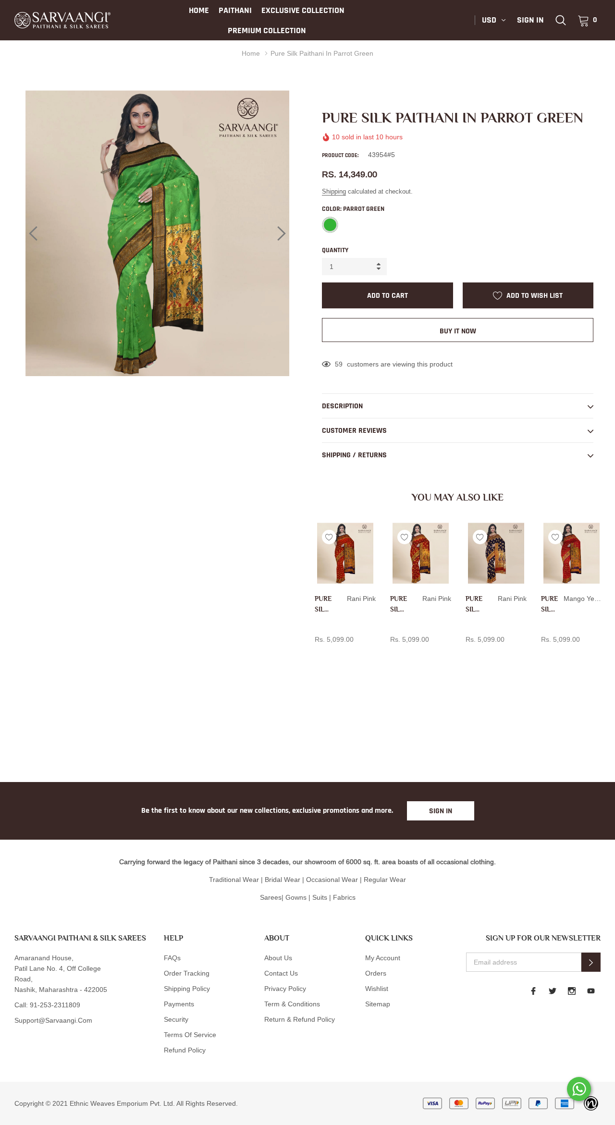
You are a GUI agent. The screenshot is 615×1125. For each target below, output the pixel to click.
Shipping (334, 191)
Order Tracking (186, 973)
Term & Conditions (292, 1004)
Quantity (335, 250)
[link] (560, 19)
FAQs (172, 958)
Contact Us (281, 973)
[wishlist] (329, 537)
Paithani (235, 10)
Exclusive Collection (302, 10)
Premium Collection (267, 30)
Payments (179, 1004)
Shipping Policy (187, 988)
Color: (353, 209)
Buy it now (458, 331)
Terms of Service (190, 1035)
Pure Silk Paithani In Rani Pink (323, 604)
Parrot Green (330, 225)
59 (339, 364)
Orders (375, 973)
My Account (382, 958)
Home (199, 10)
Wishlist (376, 988)
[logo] (62, 20)
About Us (278, 958)
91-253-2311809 (55, 1005)
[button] (591, 962)
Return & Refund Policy (299, 1019)
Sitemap (377, 1004)
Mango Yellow (546, 655)
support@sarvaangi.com (53, 1020)
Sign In (440, 811)
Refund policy (185, 1050)
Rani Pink (320, 655)
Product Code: (340, 155)
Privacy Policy (285, 988)
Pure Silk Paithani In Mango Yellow (549, 604)
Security (176, 1019)
